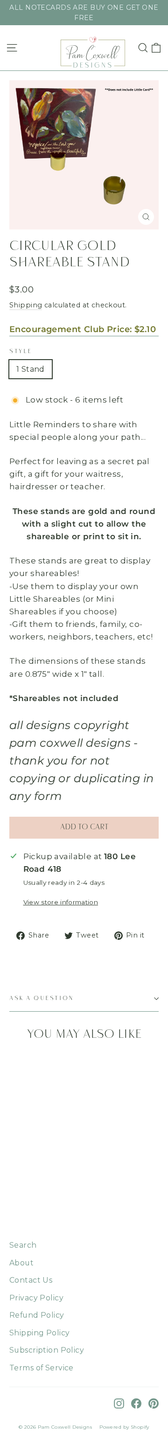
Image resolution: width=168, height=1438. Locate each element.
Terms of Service (41, 1367)
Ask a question (41, 998)
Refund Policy (36, 1315)
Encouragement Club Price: (82, 329)
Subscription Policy (46, 1350)
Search (23, 1245)
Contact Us (30, 1280)
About (21, 1262)
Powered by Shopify (124, 1427)
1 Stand (30, 369)
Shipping (25, 305)
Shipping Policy (39, 1332)
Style (20, 351)
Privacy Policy (36, 1297)
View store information (60, 902)
